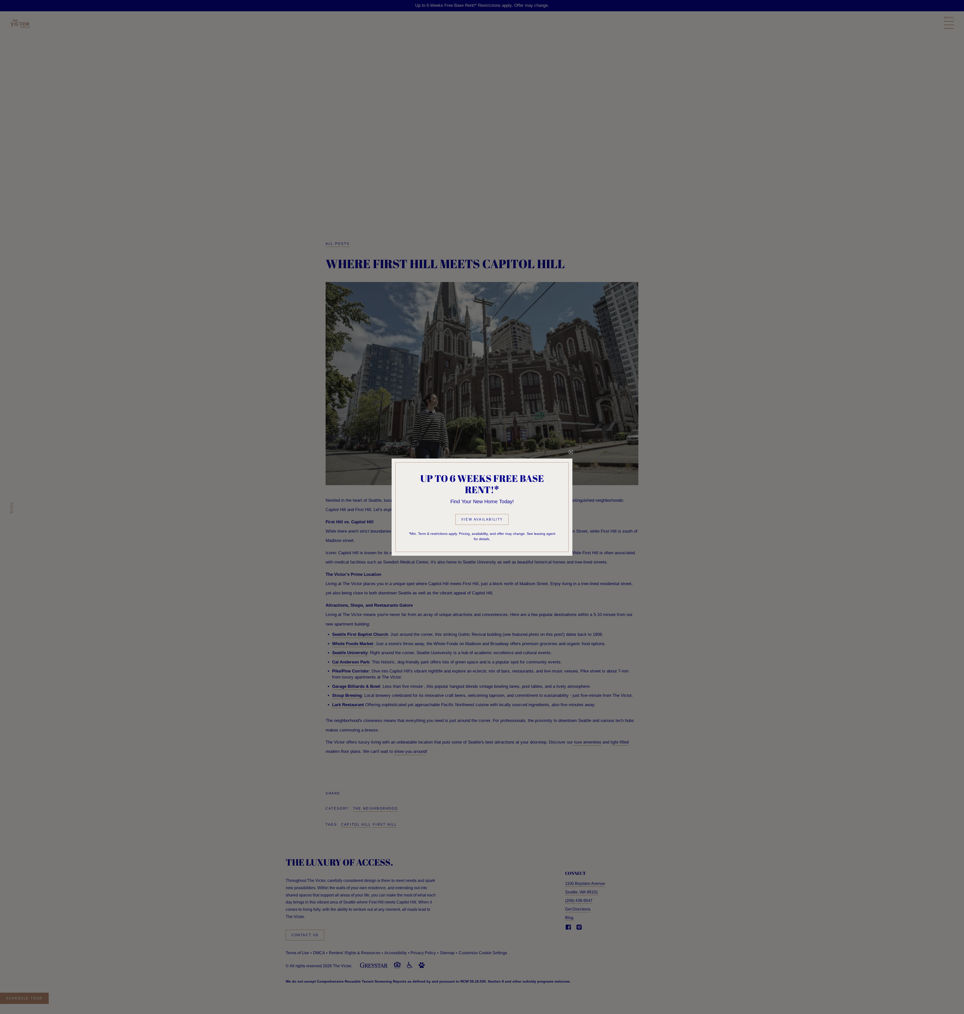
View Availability (482, 519)
